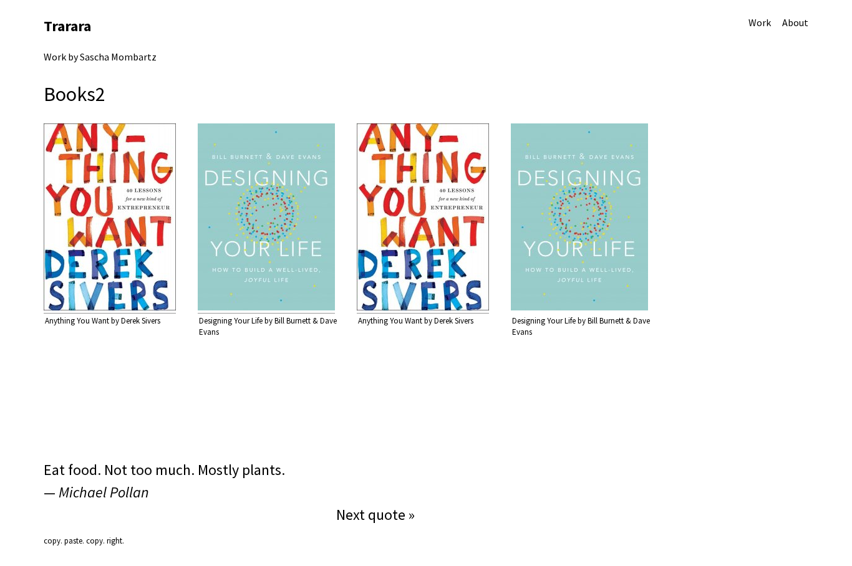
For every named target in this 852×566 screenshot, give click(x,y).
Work (759, 22)
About (795, 22)
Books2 (74, 94)
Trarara (67, 26)
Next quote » (375, 514)
